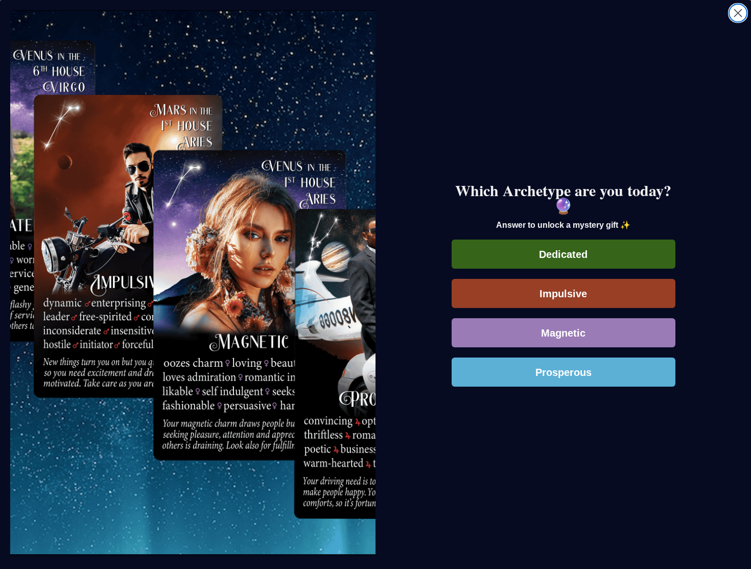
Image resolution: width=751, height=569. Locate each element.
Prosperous (563, 372)
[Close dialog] (738, 13)
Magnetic (563, 333)
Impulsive (563, 293)
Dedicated (563, 254)
